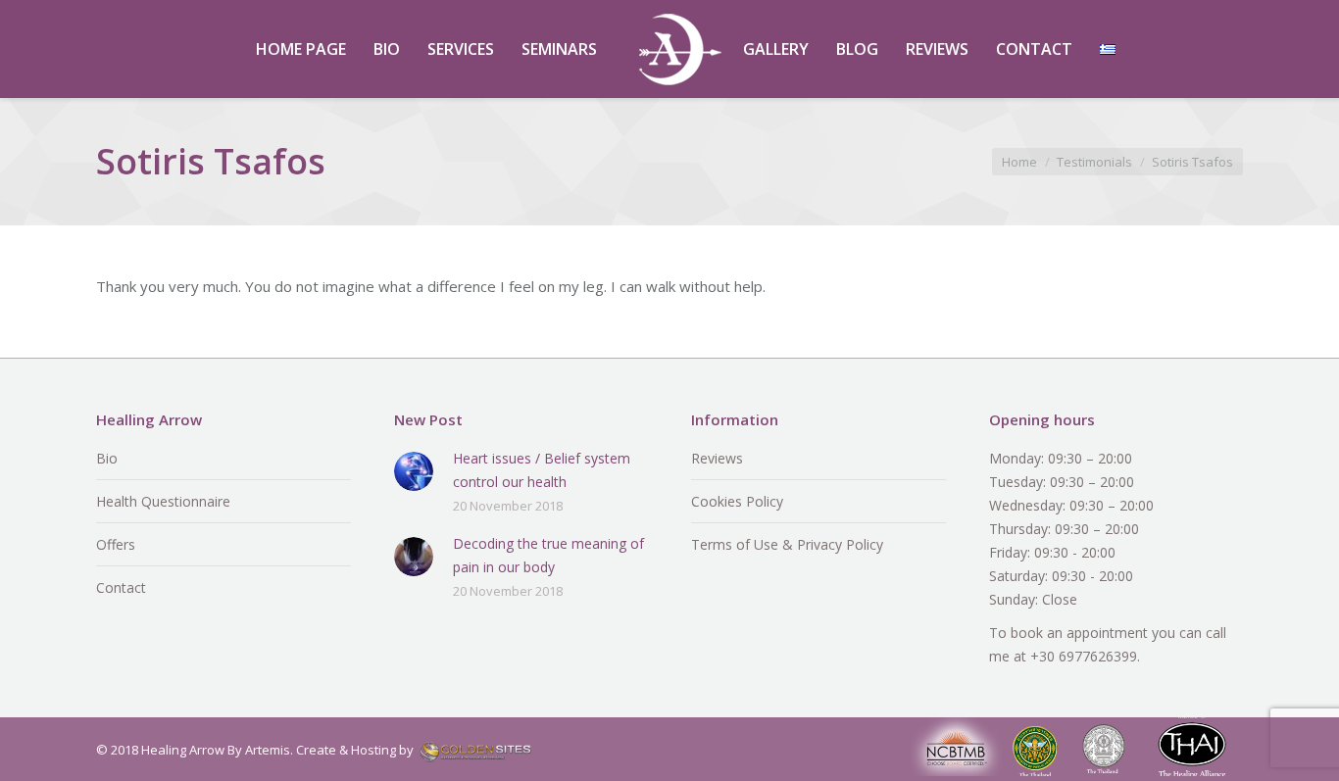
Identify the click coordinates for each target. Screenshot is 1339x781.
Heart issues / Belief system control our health (541, 470)
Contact (121, 587)
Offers (115, 544)
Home (1019, 162)
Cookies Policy (737, 501)
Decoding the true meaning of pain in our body (548, 555)
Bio (107, 458)
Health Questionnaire (163, 501)
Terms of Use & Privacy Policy (787, 544)
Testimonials (1094, 162)
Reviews (717, 458)
